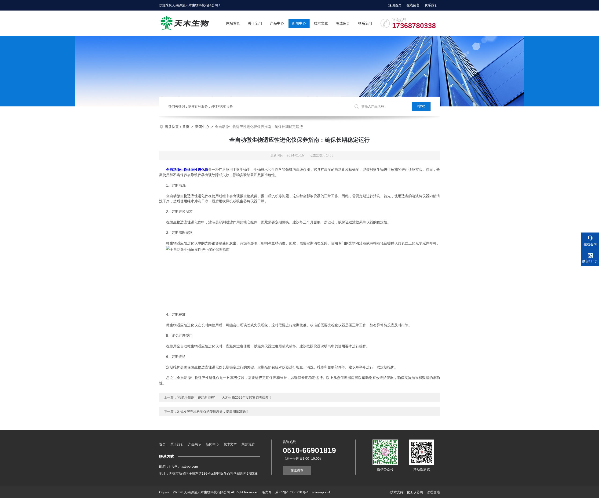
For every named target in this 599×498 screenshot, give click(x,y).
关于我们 (255, 23)
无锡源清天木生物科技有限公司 (195, 5)
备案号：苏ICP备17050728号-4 (285, 492)
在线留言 (413, 5)
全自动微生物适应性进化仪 (187, 169)
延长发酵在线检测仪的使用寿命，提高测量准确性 (213, 411)
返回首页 (395, 5)
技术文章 (321, 23)
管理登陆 (433, 492)
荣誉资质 (248, 444)
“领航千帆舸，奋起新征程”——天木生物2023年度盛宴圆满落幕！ (224, 397)
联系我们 (431, 5)
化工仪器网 (415, 492)
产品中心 (277, 23)
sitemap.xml (321, 492)
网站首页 (233, 23)
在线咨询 (296, 470)
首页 (185, 127)
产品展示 (194, 444)
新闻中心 (299, 23)
